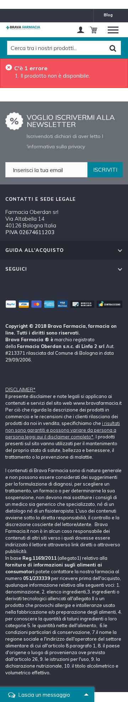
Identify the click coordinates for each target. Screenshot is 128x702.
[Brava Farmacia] (23, 27)
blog (108, 14)
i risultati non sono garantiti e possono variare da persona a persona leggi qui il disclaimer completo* (62, 430)
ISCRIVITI (105, 169)
